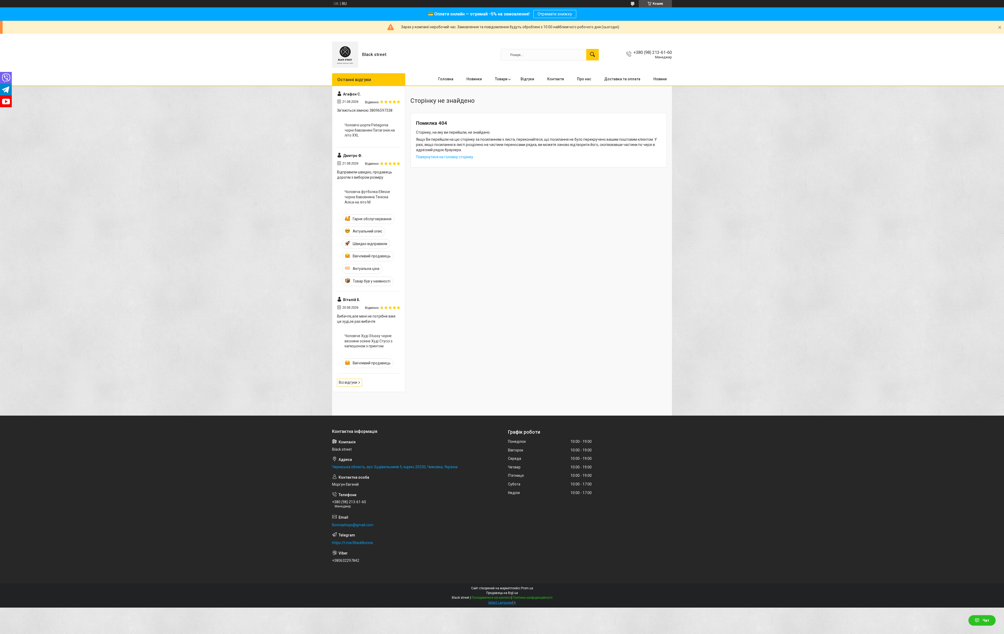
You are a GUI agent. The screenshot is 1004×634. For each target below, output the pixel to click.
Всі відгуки (348, 382)
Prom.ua (527, 588)
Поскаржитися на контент (491, 597)
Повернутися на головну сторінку (444, 157)
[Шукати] (592, 54)
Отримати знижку (555, 14)
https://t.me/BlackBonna (352, 543)
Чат (986, 620)
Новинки (474, 79)
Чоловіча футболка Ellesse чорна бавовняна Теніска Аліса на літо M (367, 197)
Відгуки (527, 79)
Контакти (555, 79)
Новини (660, 79)
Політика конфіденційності (532, 597)
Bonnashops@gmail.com (352, 525)
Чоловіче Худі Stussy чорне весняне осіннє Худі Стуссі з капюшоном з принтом (368, 341)
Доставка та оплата (622, 79)
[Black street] (345, 55)
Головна (445, 79)
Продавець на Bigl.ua (502, 593)
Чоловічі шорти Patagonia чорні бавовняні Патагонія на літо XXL (370, 130)
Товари (501, 79)
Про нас (584, 79)
